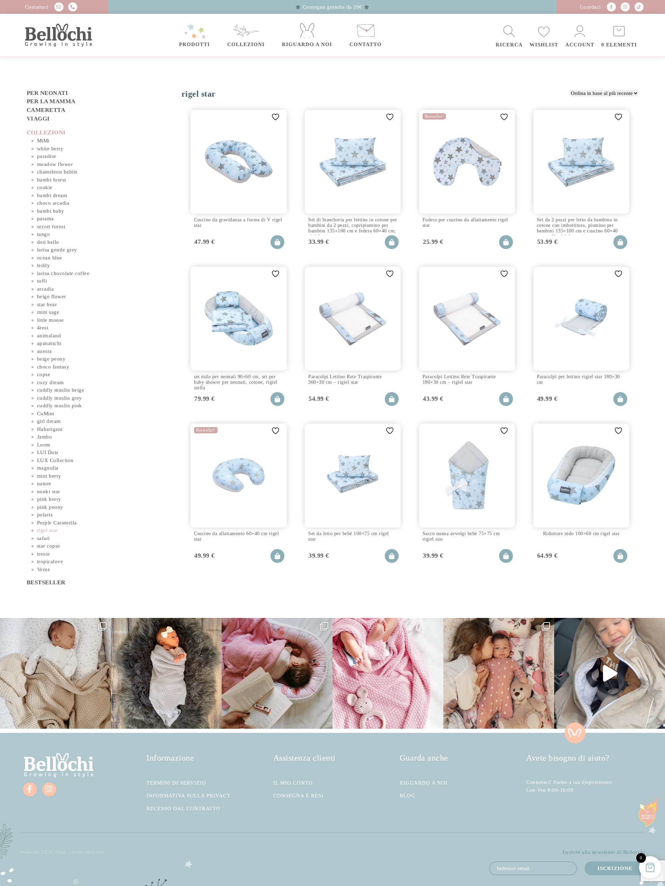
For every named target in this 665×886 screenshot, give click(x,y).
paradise (46, 156)
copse (44, 374)
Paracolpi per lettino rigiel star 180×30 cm (578, 379)
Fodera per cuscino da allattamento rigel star (465, 222)
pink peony (50, 507)
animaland (49, 335)
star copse (48, 546)
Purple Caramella (57, 522)
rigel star (47, 530)
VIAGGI (38, 118)
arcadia (45, 289)
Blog (407, 795)
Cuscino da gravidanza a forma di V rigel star (238, 222)
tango (43, 234)
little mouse (50, 320)
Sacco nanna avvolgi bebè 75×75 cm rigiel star (461, 536)
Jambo (44, 437)
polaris (45, 514)
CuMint (45, 413)
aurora (44, 351)
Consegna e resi (298, 795)
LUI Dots (48, 452)
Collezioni (246, 44)
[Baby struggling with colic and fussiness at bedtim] (166, 673)
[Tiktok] (639, 6)
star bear (47, 304)
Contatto (365, 44)
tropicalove (50, 561)
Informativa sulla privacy (189, 795)
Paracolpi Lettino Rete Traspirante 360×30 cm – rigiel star (345, 379)
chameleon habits (57, 172)
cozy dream (50, 382)
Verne (44, 569)
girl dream (49, 421)
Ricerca (509, 44)
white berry (50, 148)
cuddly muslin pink (59, 405)
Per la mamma (51, 101)
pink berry (49, 499)
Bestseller (46, 582)
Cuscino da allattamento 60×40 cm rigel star (236, 536)
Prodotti (194, 44)
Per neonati (47, 93)
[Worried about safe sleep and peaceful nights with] (498, 673)
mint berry (49, 476)
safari (43, 538)
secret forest (51, 226)
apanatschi (49, 343)
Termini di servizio (176, 783)
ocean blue (49, 257)
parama (45, 218)
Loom (44, 445)
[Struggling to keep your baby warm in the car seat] (609, 673)
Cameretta (46, 110)
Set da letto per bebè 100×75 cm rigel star (348, 536)
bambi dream (52, 195)
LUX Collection (55, 460)
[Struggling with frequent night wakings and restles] (55, 673)
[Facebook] (611, 6)
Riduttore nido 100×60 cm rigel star (581, 533)
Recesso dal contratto (183, 808)
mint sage (48, 312)
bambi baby (50, 211)
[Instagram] (625, 6)
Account (579, 44)
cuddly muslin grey (59, 398)
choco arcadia (53, 203)
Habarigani (50, 429)
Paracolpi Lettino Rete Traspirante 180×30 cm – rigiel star (459, 379)
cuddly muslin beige (61, 390)
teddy (43, 265)
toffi (42, 281)
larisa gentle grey (57, 249)
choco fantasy (53, 367)
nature (44, 483)
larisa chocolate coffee (63, 273)
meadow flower (55, 164)
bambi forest (51, 180)
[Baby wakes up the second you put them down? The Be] (277, 673)
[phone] (72, 6)
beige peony (51, 359)
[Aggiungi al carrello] (277, 242)
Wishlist (544, 44)
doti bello (48, 242)
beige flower (51, 296)
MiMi (43, 140)
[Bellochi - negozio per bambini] (73, 35)
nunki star (48, 491)
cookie (45, 187)
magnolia (48, 468)
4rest (42, 327)
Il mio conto (293, 783)
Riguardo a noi (307, 44)
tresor (43, 554)
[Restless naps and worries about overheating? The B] (387, 673)
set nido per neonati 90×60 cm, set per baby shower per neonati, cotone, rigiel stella (235, 381)
